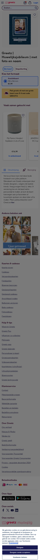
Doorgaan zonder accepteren (20, 552)
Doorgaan (20, 547)
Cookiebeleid (13, 543)
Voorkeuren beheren (20, 557)
